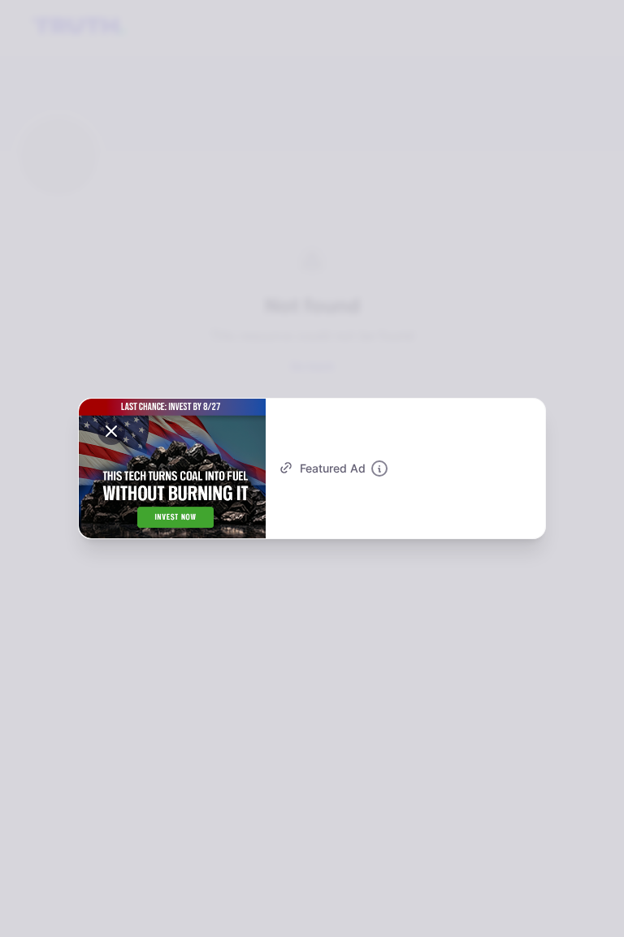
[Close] (111, 431)
